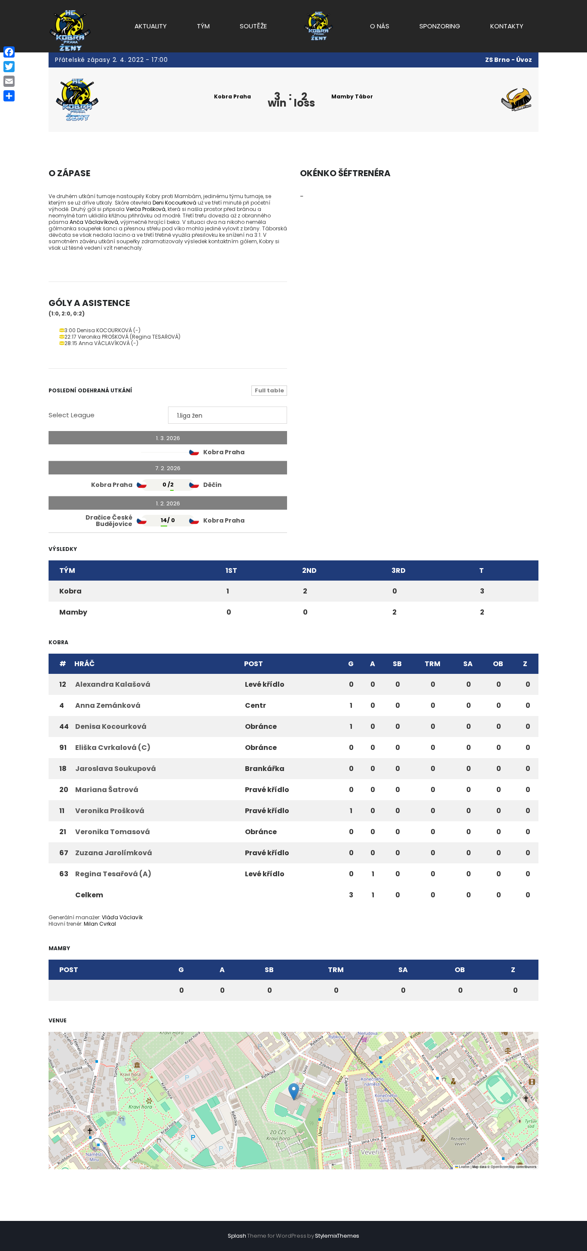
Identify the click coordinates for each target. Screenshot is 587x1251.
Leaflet (464, 1167)
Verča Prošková (145, 209)
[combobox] (227, 415)
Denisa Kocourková (111, 726)
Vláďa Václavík (122, 917)
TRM (432, 664)
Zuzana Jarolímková (113, 853)
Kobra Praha (232, 96)
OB (498, 664)
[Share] (9, 96)
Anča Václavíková (94, 222)
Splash (237, 1236)
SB (397, 664)
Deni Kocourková (174, 202)
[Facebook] (9, 52)
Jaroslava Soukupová (115, 769)
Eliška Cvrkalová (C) (112, 747)
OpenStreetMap (503, 1167)
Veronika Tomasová (112, 832)
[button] (293, 1092)
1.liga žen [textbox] (189, 415)
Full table (269, 390)
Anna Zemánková (108, 705)
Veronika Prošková (109, 811)
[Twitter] (9, 66)
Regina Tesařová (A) (113, 874)
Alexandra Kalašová (112, 684)
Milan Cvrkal (100, 923)
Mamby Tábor (352, 96)
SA (468, 664)
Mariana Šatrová (106, 790)
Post (253, 664)
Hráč (84, 664)
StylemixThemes (337, 1236)
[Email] (9, 81)
